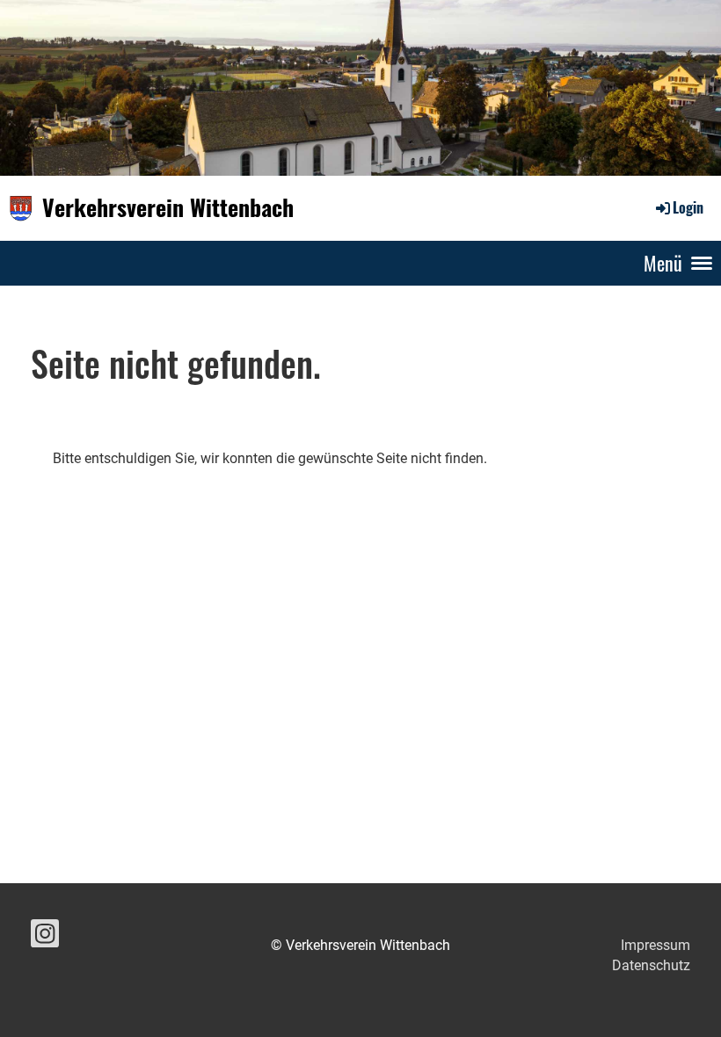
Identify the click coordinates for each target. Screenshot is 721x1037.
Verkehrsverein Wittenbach (168, 207)
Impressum (655, 945)
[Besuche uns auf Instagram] (45, 937)
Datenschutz (651, 965)
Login (688, 207)
